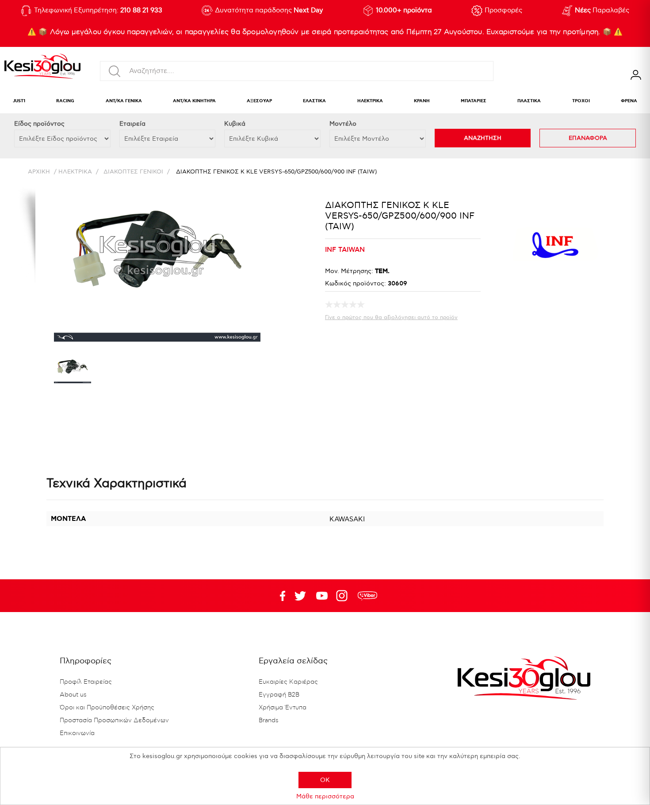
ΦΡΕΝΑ (629, 101)
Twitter (321, 595)
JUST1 (19, 101)
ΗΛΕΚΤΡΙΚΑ (370, 101)
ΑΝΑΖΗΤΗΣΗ (482, 138)
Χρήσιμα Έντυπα (282, 707)
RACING (65, 101)
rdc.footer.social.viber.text (367, 595)
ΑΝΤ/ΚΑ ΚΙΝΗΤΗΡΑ (194, 101)
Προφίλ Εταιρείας (86, 682)
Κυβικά (234, 123)
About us (73, 694)
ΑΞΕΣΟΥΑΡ (259, 101)
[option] (72, 371)
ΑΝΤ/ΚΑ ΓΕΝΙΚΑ (124, 101)
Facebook (278, 595)
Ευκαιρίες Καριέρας (288, 682)
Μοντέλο (342, 123)
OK (325, 780)
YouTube (300, 595)
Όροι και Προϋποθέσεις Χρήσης (107, 707)
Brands (269, 720)
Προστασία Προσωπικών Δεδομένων (114, 720)
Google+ (343, 595)
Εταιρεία (132, 123)
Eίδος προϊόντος (39, 123)
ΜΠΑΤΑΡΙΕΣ (473, 101)
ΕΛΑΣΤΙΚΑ (314, 101)
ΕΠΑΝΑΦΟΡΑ (588, 138)
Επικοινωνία (77, 733)
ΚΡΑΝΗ (422, 101)
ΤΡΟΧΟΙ (581, 101)
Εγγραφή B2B (279, 694)
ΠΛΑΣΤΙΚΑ (529, 101)
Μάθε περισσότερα (325, 796)
